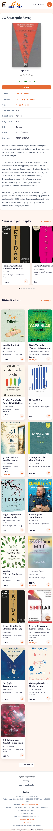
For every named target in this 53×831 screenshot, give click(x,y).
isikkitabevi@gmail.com (30, 804)
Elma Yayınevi (45, 407)
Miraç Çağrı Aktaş (8, 351)
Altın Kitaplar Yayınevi (26, 99)
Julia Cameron (34, 463)
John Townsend (43, 632)
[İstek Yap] (48, 359)
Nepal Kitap (45, 354)
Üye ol (34, 5)
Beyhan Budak (7, 577)
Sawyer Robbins (43, 351)
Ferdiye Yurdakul (8, 746)
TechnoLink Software (36, 830)
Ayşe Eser (32, 404)
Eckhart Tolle (33, 575)
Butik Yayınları (45, 467)
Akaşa (43, 578)
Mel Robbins (33, 351)
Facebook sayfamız (26, 819)
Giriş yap (41, 5)
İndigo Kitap (18, 354)
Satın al (26, 87)
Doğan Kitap (45, 524)
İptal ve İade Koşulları (27, 785)
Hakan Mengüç (7, 463)
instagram (27, 822)
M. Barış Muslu (34, 521)
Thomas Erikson (7, 406)
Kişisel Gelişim (22, 105)
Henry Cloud (33, 632)
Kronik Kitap (18, 580)
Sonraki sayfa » (26, 765)
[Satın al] (26, 281)
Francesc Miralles (8, 521)
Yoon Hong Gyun (35, 689)
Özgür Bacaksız (7, 689)
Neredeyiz (26, 781)
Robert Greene (22, 94)
